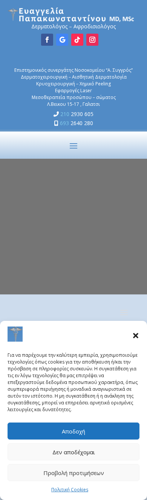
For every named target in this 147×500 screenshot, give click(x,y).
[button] (135, 335)
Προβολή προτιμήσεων (73, 473)
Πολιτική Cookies (69, 489)
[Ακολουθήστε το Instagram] (92, 40)
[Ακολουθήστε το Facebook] (47, 40)
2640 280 (76, 123)
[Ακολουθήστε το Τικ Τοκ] (77, 40)
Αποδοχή (73, 431)
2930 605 (76, 114)
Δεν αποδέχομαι (73, 452)
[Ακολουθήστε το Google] (62, 40)
